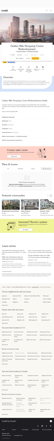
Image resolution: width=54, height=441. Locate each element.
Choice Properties (21, 51)
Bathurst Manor (47, 302)
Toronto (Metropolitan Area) (19, 287)
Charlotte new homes (32, 332)
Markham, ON (20, 320)
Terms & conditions (47, 429)
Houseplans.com (18, 435)
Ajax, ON (4, 314)
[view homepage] (4, 10)
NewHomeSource (6, 435)
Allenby (15, 299)
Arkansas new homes (46, 353)
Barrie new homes (6, 375)
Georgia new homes (32, 359)
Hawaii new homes (46, 359)
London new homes (7, 385)
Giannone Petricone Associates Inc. (14, 140)
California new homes (7, 356)
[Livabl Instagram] (42, 426)
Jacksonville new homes (46, 335)
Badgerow (15, 302)
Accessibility (25, 429)
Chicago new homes (45, 332)
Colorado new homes (20, 356)
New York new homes (45, 339)
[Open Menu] (51, 10)
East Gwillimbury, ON (7, 317)
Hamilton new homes (33, 380)
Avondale (4, 302)
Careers (14, 429)
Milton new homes (19, 385)
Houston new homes (32, 335)
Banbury (26, 302)
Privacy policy (35, 429)
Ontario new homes (7, 409)
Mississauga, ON (33, 320)
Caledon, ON (45, 314)
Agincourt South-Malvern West (32, 296)
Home (3, 287)
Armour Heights (47, 299)
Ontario (8, 287)
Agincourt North (17, 296)
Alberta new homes (7, 398)
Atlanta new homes (7, 332)
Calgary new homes (47, 375)
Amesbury (26, 299)
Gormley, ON (20, 317)
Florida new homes (20, 359)
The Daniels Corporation (32, 51)
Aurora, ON (20, 314)
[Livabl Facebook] (46, 426)
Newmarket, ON (46, 320)
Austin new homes (18, 332)
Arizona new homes (32, 353)
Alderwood (46, 296)
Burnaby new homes (33, 375)
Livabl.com (39, 275)
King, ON (44, 317)
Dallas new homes (6, 335)
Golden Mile (11, 117)
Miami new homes (31, 339)
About (3, 429)
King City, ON (5, 320)
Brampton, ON (32, 314)
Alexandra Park (6, 299)
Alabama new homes (7, 353)
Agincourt (4, 296)
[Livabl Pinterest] (50, 426)
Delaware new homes (46, 356)
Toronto (8, 84)
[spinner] (46, 10)
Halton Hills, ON (33, 317)
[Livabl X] (38, 426)
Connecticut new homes (33, 356)
